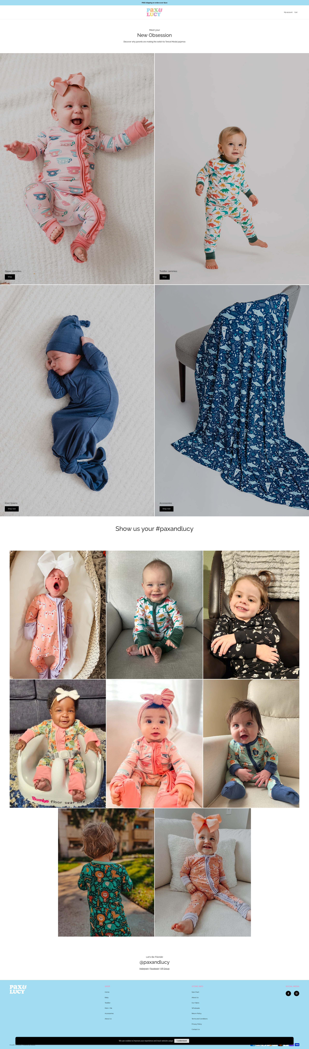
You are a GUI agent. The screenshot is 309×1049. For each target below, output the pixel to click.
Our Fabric (195, 1003)
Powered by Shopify (29, 1045)
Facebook (154, 969)
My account (288, 12)
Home (107, 992)
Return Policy (196, 1013)
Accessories (109, 1013)
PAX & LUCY (18, 1045)
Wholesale (196, 1008)
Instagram (144, 969)
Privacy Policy (197, 1024)
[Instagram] (296, 993)
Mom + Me (108, 1008)
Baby (107, 997)
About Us (108, 1019)
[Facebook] (288, 993)
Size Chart (195, 992)
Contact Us (196, 1029)
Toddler (107, 1003)
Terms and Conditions (199, 1019)
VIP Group (164, 969)
